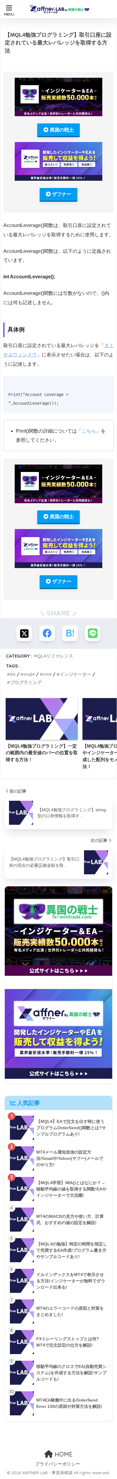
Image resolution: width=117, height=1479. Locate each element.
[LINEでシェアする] (92, 633)
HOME (63, 1454)
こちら (89, 431)
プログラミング (26, 682)
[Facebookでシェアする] (47, 633)
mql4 (29, 674)
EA (13, 674)
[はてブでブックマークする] (70, 633)
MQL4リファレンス (53, 656)
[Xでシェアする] (24, 633)
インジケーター (75, 674)
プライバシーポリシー (57, 1464)
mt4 (47, 674)
